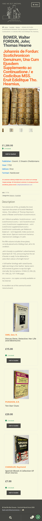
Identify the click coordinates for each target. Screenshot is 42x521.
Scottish (11, 27)
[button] (39, 89)
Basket (27, 516)
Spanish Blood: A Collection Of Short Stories (19, 472)
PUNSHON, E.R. (12, 402)
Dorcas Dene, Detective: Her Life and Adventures (20, 339)
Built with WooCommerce (11, 510)
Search (10, 517)
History (18, 27)
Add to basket (10, 154)
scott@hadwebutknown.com (24, 184)
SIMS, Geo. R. (11, 334)
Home (6, 27)
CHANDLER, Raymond (15, 467)
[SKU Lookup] (23, 510)
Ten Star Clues (12, 405)
